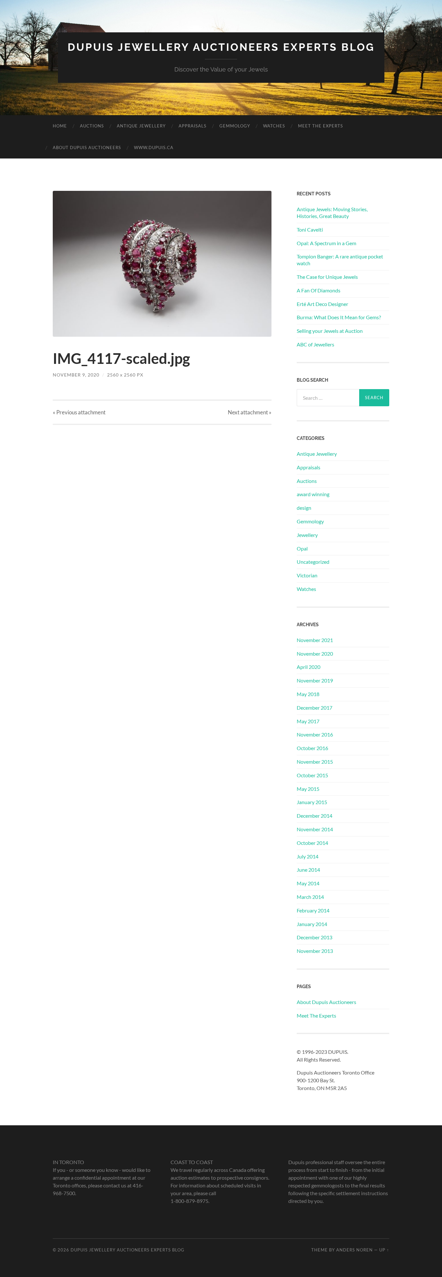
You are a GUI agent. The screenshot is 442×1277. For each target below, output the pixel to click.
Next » (249, 412)
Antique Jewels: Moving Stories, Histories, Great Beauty (332, 212)
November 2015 (315, 762)
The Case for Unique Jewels (327, 277)
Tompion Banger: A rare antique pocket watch (340, 259)
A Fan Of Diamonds (318, 290)
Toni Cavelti (310, 229)
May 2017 (308, 721)
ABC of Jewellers (315, 344)
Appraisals (192, 125)
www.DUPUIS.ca (153, 147)
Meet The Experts (320, 125)
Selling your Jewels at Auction (330, 331)
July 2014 (307, 856)
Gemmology (234, 125)
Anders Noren (354, 1249)
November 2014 (315, 829)
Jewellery (307, 535)
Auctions (92, 125)
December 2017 (314, 707)
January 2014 (312, 924)
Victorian (307, 575)
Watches (274, 125)
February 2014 (313, 910)
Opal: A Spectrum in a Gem (326, 243)
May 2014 (308, 883)
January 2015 (312, 802)
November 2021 (315, 640)
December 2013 (314, 937)
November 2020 (315, 653)
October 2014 (312, 843)
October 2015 (312, 775)
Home (60, 125)
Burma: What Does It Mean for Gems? (339, 317)
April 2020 (308, 667)
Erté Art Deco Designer (322, 304)
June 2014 (308, 870)
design (304, 508)
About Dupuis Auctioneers (87, 147)
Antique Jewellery (141, 125)
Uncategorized (313, 562)
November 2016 (315, 734)
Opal (302, 548)
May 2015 (308, 789)
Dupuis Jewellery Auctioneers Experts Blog (221, 47)
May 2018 (308, 694)
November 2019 (315, 680)
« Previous (79, 412)
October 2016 (312, 748)
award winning (313, 494)
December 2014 (314, 816)
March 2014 (310, 897)
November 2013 (315, 951)
